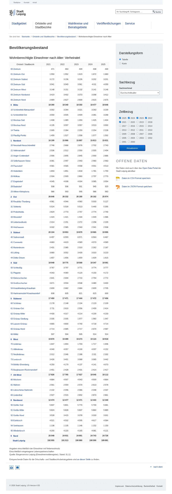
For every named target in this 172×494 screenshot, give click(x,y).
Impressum (119, 486)
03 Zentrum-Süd (18, 84)
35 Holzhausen (17, 227)
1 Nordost (16, 140)
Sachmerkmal (125, 88)
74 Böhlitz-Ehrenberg (20, 364)
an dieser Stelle (84, 459)
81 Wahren (15, 385)
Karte (124, 63)
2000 (133, 142)
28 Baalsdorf (16, 186)
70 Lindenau (16, 344)
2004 (133, 138)
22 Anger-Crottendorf (20, 156)
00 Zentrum (16, 69)
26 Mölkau (15, 176)
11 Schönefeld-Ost (19, 115)
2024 (133, 118)
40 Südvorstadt (17, 237)
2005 (124, 138)
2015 (141, 126)
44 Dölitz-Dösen (18, 258)
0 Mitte (14, 105)
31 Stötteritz (16, 206)
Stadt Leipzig (18, 440)
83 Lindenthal (16, 395)
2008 (133, 134)
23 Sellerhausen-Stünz (21, 161)
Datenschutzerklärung (133, 486)
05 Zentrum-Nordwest (20, 95)
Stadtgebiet (19, 23)
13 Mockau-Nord (18, 125)
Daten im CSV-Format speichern (136, 178)
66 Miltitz (14, 334)
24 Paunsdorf (16, 166)
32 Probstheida (17, 212)
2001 (124, 142)
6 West (14, 339)
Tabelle (125, 59)
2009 (124, 134)
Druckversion (11, 468)
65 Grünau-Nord (18, 329)
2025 (124, 118)
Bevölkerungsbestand (66, 36)
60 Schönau (16, 303)
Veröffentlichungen (109, 23)
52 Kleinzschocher (19, 278)
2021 (124, 122)
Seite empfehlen (17, 468)
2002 (150, 138)
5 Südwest (16, 298)
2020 (133, 122)
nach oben (158, 467)
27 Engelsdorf (17, 181)
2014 (150, 126)
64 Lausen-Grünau (19, 324)
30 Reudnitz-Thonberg (20, 201)
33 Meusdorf (16, 217)
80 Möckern (16, 379)
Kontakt (26, 2)
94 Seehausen (17, 425)
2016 (133, 126)
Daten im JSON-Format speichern (137, 186)
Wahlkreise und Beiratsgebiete (78, 25)
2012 (133, 130)
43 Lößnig (15, 252)
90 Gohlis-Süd (17, 405)
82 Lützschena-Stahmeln (22, 390)
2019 (141, 122)
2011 (141, 130)
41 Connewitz (17, 242)
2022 (150, 118)
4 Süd (14, 263)
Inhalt (35, 2)
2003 (141, 138)
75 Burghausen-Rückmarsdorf (24, 370)
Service (130, 23)
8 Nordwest (16, 400)
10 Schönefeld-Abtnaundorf (22, 110)
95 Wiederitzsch (18, 430)
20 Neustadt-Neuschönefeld (23, 145)
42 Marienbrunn (17, 247)
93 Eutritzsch (16, 420)
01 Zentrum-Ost (18, 74)
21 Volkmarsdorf (18, 150)
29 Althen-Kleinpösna (20, 191)
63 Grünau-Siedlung (19, 319)
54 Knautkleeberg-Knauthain (23, 288)
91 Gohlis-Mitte (17, 410)
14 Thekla (15, 130)
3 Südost (15, 232)
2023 (141, 118)
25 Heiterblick (17, 171)
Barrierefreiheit (149, 486)
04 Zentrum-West (18, 89)
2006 (150, 134)
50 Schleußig (16, 267)
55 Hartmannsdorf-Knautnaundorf (25, 293)
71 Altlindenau (17, 349)
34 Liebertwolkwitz (19, 222)
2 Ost (14, 197)
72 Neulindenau (17, 354)
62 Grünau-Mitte (18, 313)
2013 (124, 130)
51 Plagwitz (16, 273)
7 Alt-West (16, 375)
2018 (150, 122)
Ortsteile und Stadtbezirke (43, 25)
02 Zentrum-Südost (19, 79)
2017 (124, 126)
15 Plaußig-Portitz (18, 135)
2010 (150, 130)
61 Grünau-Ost (17, 308)
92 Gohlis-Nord (17, 415)
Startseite (26, 36)
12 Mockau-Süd (18, 120)
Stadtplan (16, 2)
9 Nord (14, 436)
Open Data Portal (150, 168)
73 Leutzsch (16, 359)
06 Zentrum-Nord (18, 100)
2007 (141, 134)
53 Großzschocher (19, 283)
